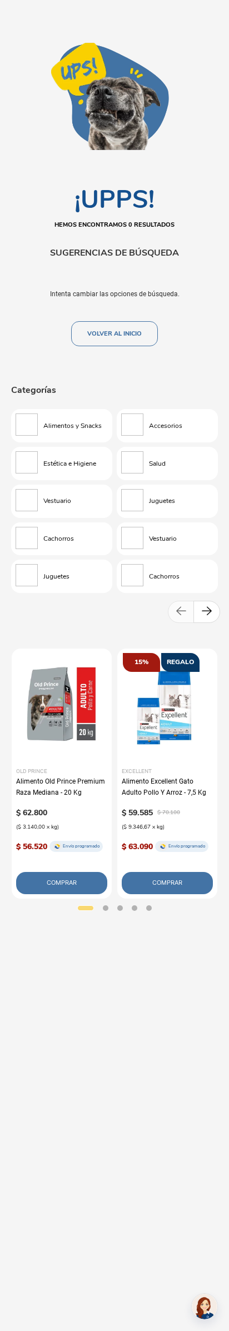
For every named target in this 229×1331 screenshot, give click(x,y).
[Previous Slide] (181, 612)
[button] (85, 908)
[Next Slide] (206, 612)
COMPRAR (62, 882)
